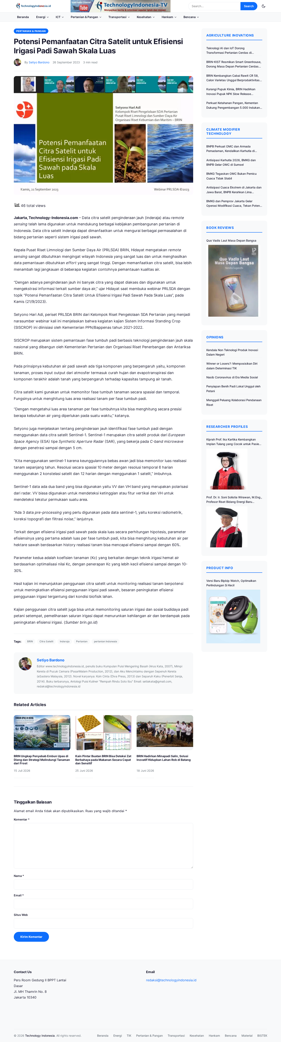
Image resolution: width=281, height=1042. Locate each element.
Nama (19, 876)
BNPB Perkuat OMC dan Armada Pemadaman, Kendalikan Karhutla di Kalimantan (230, 149)
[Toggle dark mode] (263, 6)
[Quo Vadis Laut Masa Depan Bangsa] (233, 280)
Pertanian (81, 641)
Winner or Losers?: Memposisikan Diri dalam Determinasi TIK (231, 366)
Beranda (23, 17)
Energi (40, 17)
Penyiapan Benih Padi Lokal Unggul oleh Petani (233, 389)
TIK (129, 1035)
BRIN (30, 641)
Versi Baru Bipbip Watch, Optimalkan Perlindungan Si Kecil (231, 583)
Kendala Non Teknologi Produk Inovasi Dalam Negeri (232, 352)
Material (247, 1035)
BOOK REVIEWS (220, 228)
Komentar (22, 819)
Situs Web (21, 914)
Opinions (214, 337)
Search (249, 6)
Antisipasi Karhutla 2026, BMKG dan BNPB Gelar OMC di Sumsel (231, 162)
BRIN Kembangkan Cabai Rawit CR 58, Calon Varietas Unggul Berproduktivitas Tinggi (233, 78)
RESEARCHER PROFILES (227, 427)
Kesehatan (144, 17)
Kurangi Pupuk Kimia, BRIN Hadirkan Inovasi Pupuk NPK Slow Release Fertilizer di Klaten (230, 91)
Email (19, 895)
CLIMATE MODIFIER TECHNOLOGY (223, 131)
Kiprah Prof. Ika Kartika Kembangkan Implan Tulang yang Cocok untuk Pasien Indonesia (233, 442)
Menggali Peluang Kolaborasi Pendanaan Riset (233, 402)
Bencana (189, 17)
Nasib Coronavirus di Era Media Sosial (232, 377)
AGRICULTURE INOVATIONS (230, 35)
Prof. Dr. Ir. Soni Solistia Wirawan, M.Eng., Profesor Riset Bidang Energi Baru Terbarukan (234, 499)
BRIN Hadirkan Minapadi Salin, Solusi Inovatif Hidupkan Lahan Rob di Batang (164, 757)
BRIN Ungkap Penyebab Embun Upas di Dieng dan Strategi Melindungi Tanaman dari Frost (42, 759)
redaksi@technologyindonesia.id (171, 980)
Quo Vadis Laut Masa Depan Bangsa (231, 240)
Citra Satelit (46, 641)
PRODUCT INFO (219, 568)
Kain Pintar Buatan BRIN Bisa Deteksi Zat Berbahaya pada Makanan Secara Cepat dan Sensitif (103, 759)
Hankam (167, 17)
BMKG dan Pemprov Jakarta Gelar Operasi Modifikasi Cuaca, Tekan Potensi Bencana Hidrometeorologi (234, 203)
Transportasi (117, 17)
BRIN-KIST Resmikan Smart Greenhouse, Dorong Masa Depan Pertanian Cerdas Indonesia (233, 64)
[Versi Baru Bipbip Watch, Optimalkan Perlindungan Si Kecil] (233, 616)
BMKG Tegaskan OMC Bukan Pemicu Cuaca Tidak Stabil (231, 176)
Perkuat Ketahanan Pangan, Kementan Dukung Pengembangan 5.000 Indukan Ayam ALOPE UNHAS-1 (233, 105)
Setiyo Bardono (39, 62)
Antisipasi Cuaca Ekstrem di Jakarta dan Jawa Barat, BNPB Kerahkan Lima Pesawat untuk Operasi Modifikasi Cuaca (233, 190)
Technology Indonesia (40, 1035)
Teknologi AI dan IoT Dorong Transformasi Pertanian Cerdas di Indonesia (229, 50)
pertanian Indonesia (105, 641)
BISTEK (262, 1035)
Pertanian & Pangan (84, 17)
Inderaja (65, 641)
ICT (58, 17)
